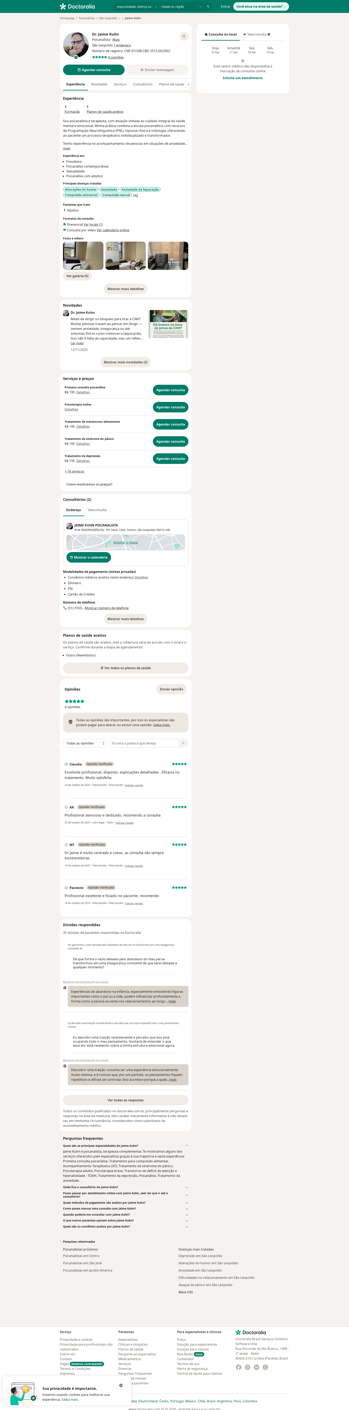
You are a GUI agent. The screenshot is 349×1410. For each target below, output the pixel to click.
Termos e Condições (75, 1368)
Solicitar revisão (134, 785)
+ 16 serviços (74, 471)
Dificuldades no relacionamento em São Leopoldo (217, 1277)
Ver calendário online (113, 230)
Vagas (81, 1364)
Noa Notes (190, 1354)
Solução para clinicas (193, 1349)
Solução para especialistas (197, 1344)
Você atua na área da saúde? (260, 6)
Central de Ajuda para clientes (200, 1373)
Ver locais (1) (93, 224)
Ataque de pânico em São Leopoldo (205, 1285)
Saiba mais (70, 1399)
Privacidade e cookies (76, 1339)
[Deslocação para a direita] (188, 84)
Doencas (125, 1368)
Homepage (67, 18)
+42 (135, 195)
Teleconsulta (254, 35)
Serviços (120, 84)
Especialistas (128, 1339)
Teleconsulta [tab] (97, 510)
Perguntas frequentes (135, 1373)
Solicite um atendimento (243, 78)
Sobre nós (67, 1354)
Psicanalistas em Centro (81, 1256)
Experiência (75, 84)
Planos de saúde (171, 84)
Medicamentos (129, 1359)
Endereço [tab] (73, 510)
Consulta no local (220, 35)
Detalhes (83, 392)
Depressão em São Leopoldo (200, 1256)
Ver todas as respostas (126, 1100)
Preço (181, 1339)
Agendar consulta (170, 390)
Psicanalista (87, 18)
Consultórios (143, 84)
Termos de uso (188, 1364)
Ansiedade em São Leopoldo (200, 1270)
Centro (131, 530)
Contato (66, 1359)
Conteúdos (185, 1359)
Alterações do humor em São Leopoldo (208, 1263)
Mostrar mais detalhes (127, 290)
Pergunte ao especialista (137, 1354)
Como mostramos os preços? (89, 484)
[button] (125, 1146)
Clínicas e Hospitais (133, 1344)
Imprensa (67, 1373)
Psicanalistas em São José (82, 1263)
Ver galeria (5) (77, 276)
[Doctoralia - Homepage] (85, 6)
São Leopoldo (146, 530)
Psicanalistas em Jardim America (87, 1270)
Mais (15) (186, 1292)
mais (66, 148)
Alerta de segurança (192, 1368)
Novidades (99, 84)
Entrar (226, 6)
